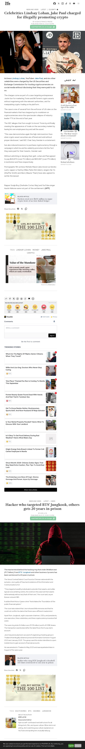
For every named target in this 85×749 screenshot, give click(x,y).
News (53, 501)
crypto (31, 253)
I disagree (78, 746)
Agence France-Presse (43, 22)
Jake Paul (39, 78)
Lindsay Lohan (18, 78)
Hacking (36, 711)
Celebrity (52, 9)
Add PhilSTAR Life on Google (41, 27)
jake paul (46, 250)
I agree (71, 746)
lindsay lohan (23, 250)
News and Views (32, 9)
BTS (20, 572)
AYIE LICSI (43, 513)
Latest (43, 9)
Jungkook (27, 572)
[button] (78, 3)
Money (36, 250)
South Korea (20, 711)
